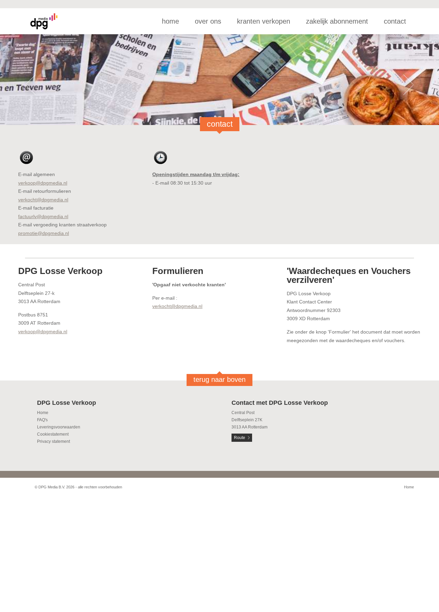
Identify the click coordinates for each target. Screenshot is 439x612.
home (170, 21)
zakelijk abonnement (337, 21)
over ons (208, 21)
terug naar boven (219, 379)
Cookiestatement (53, 434)
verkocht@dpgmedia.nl (43, 199)
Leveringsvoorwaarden (58, 427)
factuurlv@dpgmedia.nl (43, 216)
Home (42, 412)
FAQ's (42, 419)
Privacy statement (53, 441)
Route (239, 437)
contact (395, 21)
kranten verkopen (263, 21)
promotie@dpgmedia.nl (43, 233)
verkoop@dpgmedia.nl (42, 183)
